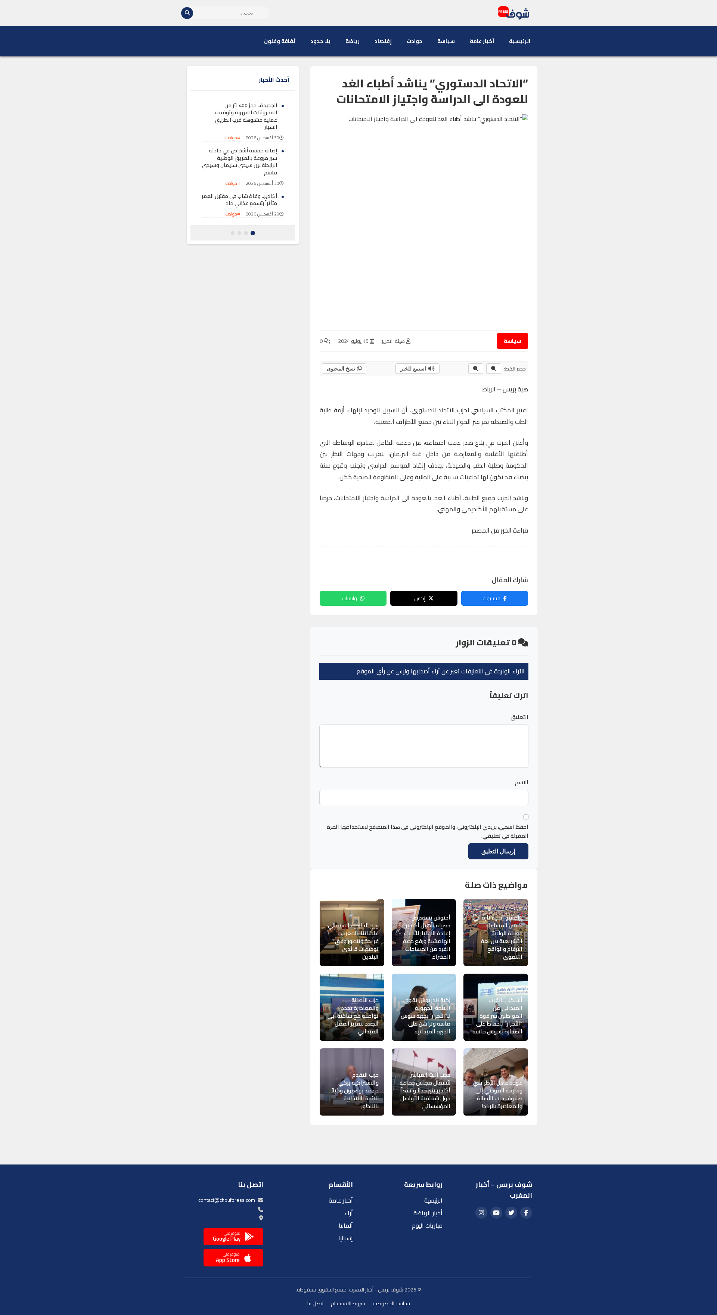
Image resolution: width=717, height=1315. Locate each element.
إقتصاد (383, 41)
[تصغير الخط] (493, 368)
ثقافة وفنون (279, 41)
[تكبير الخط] (475, 368)
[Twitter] (511, 1213)
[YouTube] (496, 1213)
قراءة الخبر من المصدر (500, 530)
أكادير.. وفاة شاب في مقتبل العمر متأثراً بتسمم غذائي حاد (239, 199)
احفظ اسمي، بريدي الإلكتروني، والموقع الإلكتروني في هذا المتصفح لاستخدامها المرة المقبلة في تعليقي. (427, 831)
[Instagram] (481, 1213)
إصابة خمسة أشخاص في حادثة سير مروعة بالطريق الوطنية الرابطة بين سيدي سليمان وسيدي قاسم (239, 162)
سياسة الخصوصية (391, 1303)
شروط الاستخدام (348, 1303)
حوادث (414, 41)
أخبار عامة (482, 41)
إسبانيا (345, 1238)
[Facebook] (526, 1213)
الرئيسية (519, 41)
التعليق (519, 717)
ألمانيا (346, 1225)
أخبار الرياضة (428, 1213)
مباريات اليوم (427, 1225)
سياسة (446, 41)
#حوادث (233, 137)
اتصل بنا (315, 1303)
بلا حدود (320, 41)
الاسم (521, 782)
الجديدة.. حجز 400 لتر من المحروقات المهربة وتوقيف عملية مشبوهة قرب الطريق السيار (246, 116)
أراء (348, 1213)
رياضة (352, 41)
